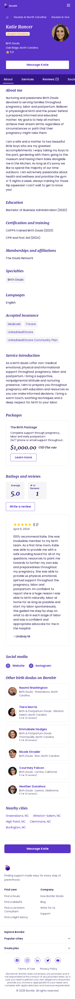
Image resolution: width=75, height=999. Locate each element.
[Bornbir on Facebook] (17, 960)
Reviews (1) (51, 79)
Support (45, 913)
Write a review (20, 506)
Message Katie (38, 65)
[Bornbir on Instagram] (27, 960)
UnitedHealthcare (20, 332)
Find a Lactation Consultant (14, 909)
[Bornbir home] (10, 6)
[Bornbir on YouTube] (58, 960)
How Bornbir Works (52, 896)
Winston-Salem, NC (47, 816)
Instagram (43, 666)
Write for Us (47, 908)
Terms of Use (26, 969)
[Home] (7, 17)
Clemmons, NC (40, 821)
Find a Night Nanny (16, 917)
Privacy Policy (48, 969)
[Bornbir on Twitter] (48, 960)
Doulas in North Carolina (30, 17)
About (8, 79)
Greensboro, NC (17, 816)
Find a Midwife (13, 902)
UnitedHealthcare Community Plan (33, 340)
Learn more (23, 457)
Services (27, 79)
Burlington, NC (16, 827)
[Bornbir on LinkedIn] (37, 960)
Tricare (30, 324)
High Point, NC (15, 821)
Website (18, 666)
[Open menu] (68, 5)
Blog (43, 902)
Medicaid (14, 324)
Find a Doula (12, 896)
